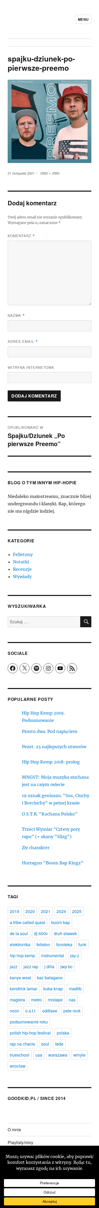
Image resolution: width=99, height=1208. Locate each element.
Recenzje (22, 569)
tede (59, 1044)
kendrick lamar (23, 989)
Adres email (23, 341)
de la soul (19, 933)
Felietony (23, 554)
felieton (43, 944)
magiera (17, 1000)
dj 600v (41, 933)
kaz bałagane (50, 978)
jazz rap (30, 967)
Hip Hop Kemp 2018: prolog (51, 761)
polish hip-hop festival (30, 1033)
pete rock (72, 1011)
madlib (75, 989)
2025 (77, 911)
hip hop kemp (22, 955)
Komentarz (21, 235)
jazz (13, 967)
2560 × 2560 (49, 173)
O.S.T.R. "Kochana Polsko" (50, 814)
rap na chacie (22, 1044)
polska (63, 1033)
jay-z (74, 955)
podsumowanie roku (29, 1022)
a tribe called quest (27, 922)
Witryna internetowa (31, 367)
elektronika (20, 944)
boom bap (60, 922)
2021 (45, 911)
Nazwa (16, 315)
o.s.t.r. (30, 1011)
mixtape (55, 1000)
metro (36, 1000)
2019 (14, 911)
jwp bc (66, 967)
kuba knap (53, 989)
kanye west (20, 978)
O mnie (14, 1130)
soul (45, 1044)
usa (38, 1055)
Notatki (21, 561)
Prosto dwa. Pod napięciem (49, 731)
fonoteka (64, 944)
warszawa (57, 1055)
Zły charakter (35, 847)
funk (82, 944)
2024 (61, 911)
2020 (30, 911)
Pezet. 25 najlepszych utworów (54, 746)
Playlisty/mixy (20, 1142)
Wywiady (22, 576)
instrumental (52, 955)
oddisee (49, 1011)
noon (14, 1011)
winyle (79, 1055)
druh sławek (65, 933)
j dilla (49, 967)
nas (72, 1000)
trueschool (19, 1055)
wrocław (18, 1066)
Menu (83, 19)
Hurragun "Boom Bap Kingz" (52, 862)
